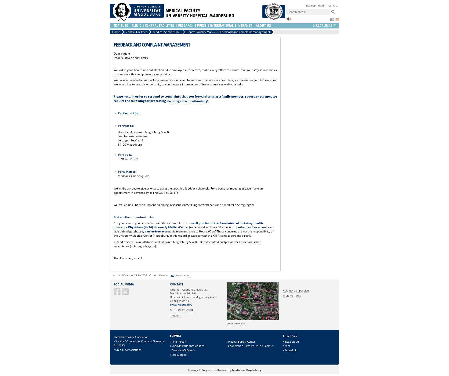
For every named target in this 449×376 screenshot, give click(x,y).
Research (185, 25)
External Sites (292, 296)
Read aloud (291, 341)
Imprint (322, 5)
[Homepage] (137, 21)
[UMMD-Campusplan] (252, 319)
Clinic (136, 25)
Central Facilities (159, 25)
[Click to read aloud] (288, 20)
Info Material (179, 354)
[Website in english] (332, 19)
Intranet (244, 25)
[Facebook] (117, 293)
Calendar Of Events (183, 350)
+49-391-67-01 (184, 310)
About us (263, 25)
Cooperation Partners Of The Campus (250, 346)
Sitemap (311, 5)
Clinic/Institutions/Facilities (188, 346)
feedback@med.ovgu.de (133, 176)
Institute (120, 25)
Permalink (290, 350)
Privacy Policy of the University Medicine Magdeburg (224, 370)
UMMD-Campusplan (296, 290)
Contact (333, 5)
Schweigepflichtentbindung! (188, 101)
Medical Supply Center (241, 341)
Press (201, 25)
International (222, 25)
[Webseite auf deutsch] (337, 19)
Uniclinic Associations (128, 349)
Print (287, 346)
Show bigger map (236, 323)
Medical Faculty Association (131, 337)
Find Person (179, 341)
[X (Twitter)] (125, 293)
